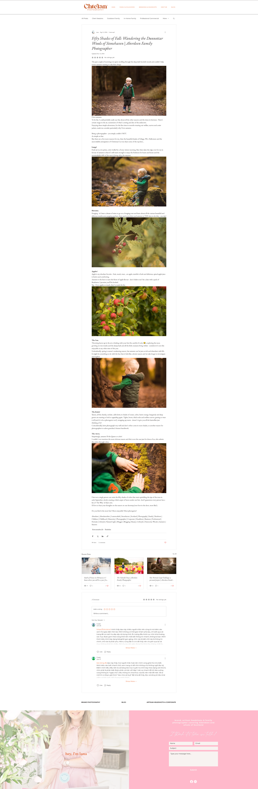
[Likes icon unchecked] (98, 652)
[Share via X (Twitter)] (98, 536)
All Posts (85, 18)
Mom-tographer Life (97, 529)
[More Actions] (165, 625)
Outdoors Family (113, 18)
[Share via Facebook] (93, 536)
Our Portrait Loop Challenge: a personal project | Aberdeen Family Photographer (161, 578)
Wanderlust (108, 529)
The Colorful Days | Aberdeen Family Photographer (127, 578)
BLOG (124, 702)
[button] (127, 7)
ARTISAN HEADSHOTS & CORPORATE (161, 702)
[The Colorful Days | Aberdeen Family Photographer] (129, 566)
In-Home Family (130, 18)
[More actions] (165, 32)
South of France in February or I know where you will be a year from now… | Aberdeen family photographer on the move (96, 578)
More (165, 18)
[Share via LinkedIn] (103, 536)
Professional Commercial (149, 18)
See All (174, 554)
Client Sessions (97, 18)
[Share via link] (107, 536)
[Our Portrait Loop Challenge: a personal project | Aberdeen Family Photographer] (161, 566)
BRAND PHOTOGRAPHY (90, 702)
